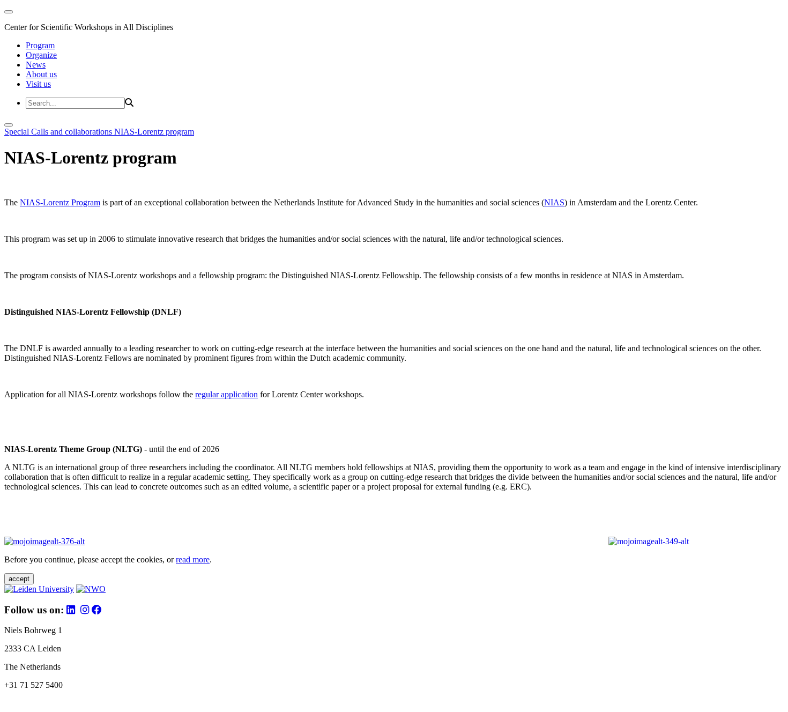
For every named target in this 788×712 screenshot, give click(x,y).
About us (41, 74)
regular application (226, 394)
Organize (41, 55)
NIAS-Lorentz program (154, 131)
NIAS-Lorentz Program (60, 202)
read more (193, 559)
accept (19, 579)
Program (40, 45)
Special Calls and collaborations (59, 131)
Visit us (38, 83)
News (36, 64)
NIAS (554, 202)
